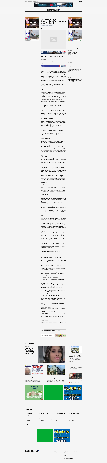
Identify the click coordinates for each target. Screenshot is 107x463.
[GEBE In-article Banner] (53, 66)
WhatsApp (75, 454)
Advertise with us (57, 452)
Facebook (75, 451)
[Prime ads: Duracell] (34, 392)
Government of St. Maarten (68, 458)
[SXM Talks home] (53, 10)
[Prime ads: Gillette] (32, 35)
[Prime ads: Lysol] (32, 22)
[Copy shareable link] (61, 28)
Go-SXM (69, 12)
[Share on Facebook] (62, 28)
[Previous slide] (80, 371)
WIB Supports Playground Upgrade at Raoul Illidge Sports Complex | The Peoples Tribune (75, 363)
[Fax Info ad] (73, 392)
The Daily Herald (39, 12)
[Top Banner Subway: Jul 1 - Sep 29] (53, 5)
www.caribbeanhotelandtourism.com (54, 317)
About (55, 451)
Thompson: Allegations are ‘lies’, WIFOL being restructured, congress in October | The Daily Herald (75, 80)
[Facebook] (79, 1)
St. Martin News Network (44, 25)
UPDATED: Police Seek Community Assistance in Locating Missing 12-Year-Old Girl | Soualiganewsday (30, 350)
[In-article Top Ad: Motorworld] (53, 52)
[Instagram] (80, 1)
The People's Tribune (67, 456)
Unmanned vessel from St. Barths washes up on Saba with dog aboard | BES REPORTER (74, 48)
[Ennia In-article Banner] (53, 335)
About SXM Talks (30, 1)
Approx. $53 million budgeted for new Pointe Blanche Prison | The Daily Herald (74, 70)
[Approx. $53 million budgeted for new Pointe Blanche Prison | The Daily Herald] (75, 349)
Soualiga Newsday (46, 12)
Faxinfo (52, 12)
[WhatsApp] (81, 1)
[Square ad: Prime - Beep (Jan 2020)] (53, 392)
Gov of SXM (56, 12)
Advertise (26, 1)
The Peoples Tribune (63, 12)
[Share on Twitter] (64, 28)
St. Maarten (56, 454)
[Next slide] (81, 371)
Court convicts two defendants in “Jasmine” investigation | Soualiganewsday (73, 53)
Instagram (75, 452)
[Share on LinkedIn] (65, 28)
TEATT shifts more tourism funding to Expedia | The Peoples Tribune (74, 75)
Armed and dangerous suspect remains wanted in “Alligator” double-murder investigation (74, 65)
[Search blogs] (78, 1)
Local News (50, 25)
